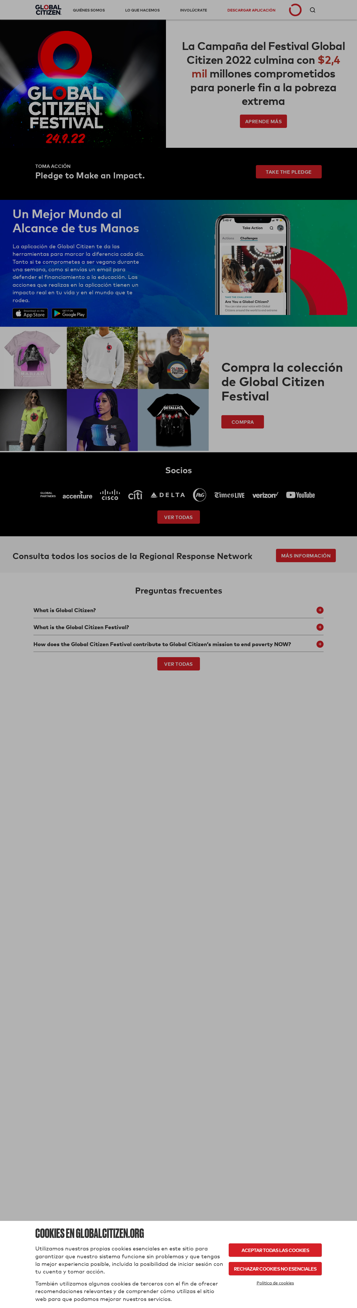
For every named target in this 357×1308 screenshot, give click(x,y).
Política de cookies (275, 1283)
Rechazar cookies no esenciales (275, 1268)
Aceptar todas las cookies (275, 1250)
